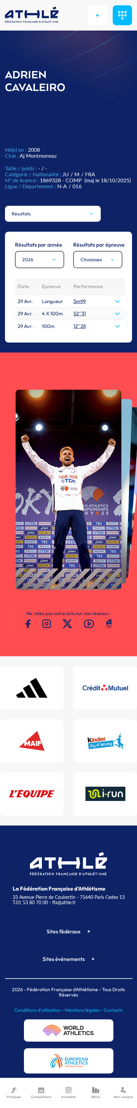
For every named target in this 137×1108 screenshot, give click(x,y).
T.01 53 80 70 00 (30, 902)
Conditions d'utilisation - (39, 1010)
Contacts (113, 1010)
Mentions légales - (84, 1010)
